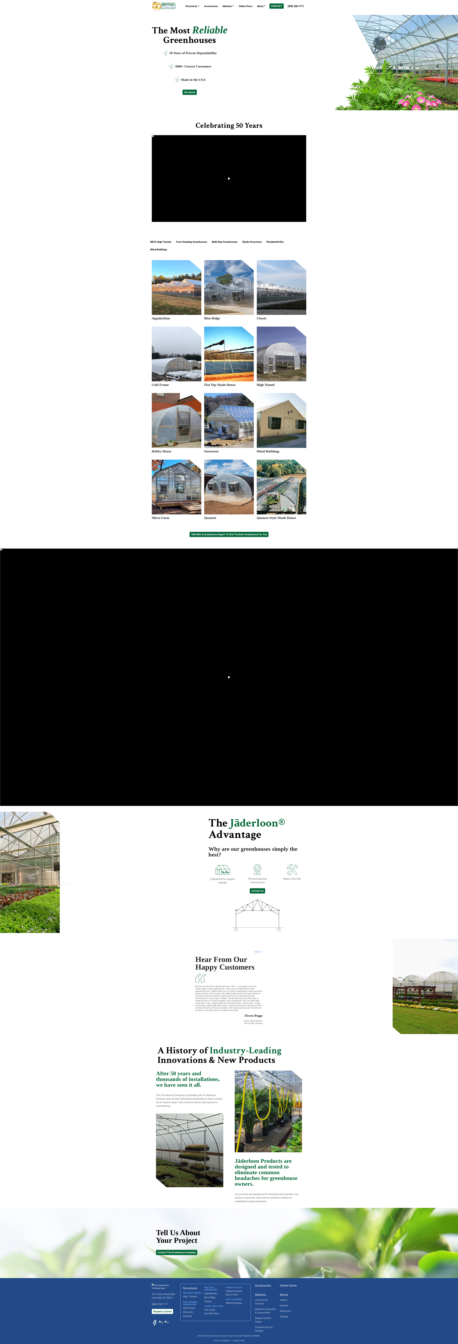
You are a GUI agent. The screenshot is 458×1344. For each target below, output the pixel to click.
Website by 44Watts (251, 1336)
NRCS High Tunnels (160, 241)
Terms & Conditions (221, 1340)
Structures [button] (191, 6)
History (283, 1300)
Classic (208, 1301)
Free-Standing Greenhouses (191, 241)
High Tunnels (190, 1296)
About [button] (260, 6)
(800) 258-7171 (296, 6)
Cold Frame (189, 1308)
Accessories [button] (211, 6)
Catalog (284, 1316)
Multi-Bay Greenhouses (224, 241)
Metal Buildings (158, 249)
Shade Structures (252, 241)
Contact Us (257, 890)
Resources (285, 1311)
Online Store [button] (245, 6)
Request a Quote (162, 1311)
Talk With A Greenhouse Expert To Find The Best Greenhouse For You (229, 534)
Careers (284, 1305)
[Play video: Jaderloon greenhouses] (229, 677)
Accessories (263, 1285)
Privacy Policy (239, 1340)
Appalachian (210, 1293)
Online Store (288, 1285)
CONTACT (276, 6)
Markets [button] (227, 6)
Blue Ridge (210, 1297)
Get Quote (189, 92)
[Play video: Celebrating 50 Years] (229, 178)
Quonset (187, 1316)
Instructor (188, 1312)
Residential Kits (275, 241)
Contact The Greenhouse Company (177, 1252)
